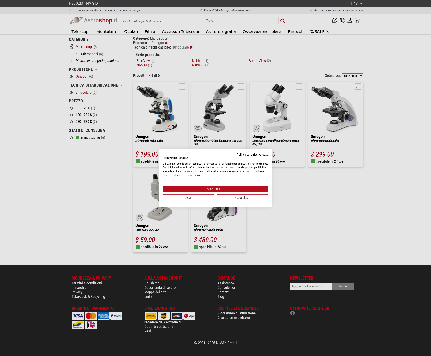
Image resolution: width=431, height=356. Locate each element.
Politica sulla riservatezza (252, 154)
